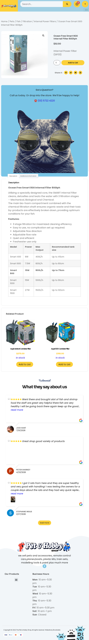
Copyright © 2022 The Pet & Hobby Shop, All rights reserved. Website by (28, 630)
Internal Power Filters (45, 21)
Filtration (27, 21)
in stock (20, 353)
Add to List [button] (25, 364)
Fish (19, 21)
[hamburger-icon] (86, 10)
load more (44, 522)
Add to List (73, 62)
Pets (12, 21)
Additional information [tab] (28, 176)
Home (4, 21)
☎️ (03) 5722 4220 (44, 100)
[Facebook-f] (44, 566)
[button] (43, 35)
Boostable (56, 630)
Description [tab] (13, 176)
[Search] (67, 4)
